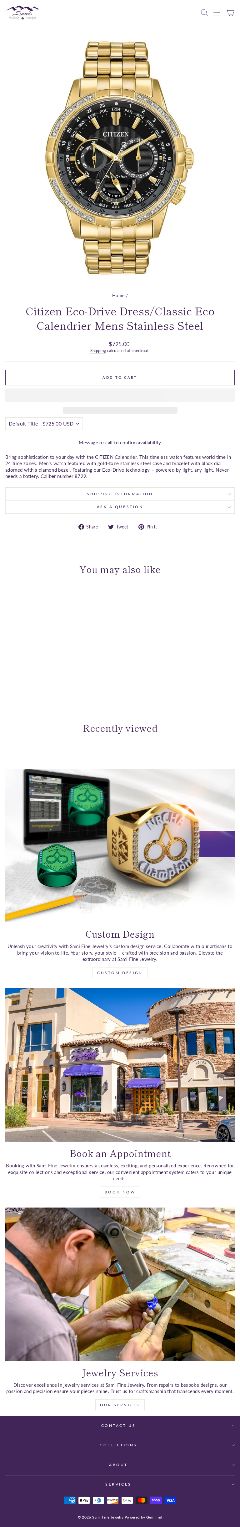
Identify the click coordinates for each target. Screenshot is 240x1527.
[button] (120, 395)
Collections (118, 1445)
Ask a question (120, 506)
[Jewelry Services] (120, 1284)
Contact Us (118, 1425)
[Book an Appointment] (120, 1065)
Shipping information (120, 493)
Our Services (120, 1404)
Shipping (98, 350)
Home (118, 295)
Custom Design (120, 972)
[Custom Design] (120, 845)
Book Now (120, 1192)
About (118, 1464)
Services (118, 1484)
